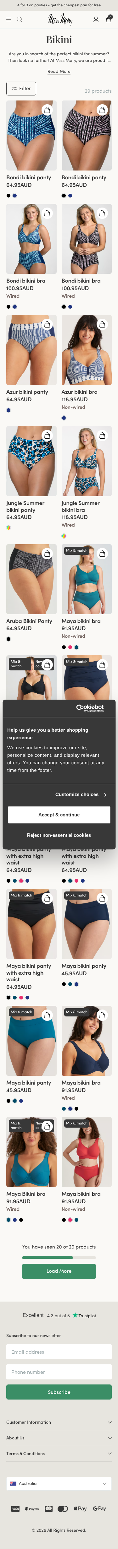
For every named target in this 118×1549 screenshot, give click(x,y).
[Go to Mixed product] (8, 528)
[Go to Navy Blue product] (15, 196)
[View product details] (31, 185)
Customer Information (28, 1423)
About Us (15, 1438)
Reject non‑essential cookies (59, 835)
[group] (31, 136)
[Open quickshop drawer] (47, 110)
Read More (59, 72)
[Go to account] (96, 20)
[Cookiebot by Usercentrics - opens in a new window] (84, 708)
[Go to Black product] (8, 196)
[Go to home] (60, 20)
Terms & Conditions (25, 1454)
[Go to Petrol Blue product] (76, 647)
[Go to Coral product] (70, 647)
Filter (25, 88)
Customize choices (77, 794)
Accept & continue (59, 814)
